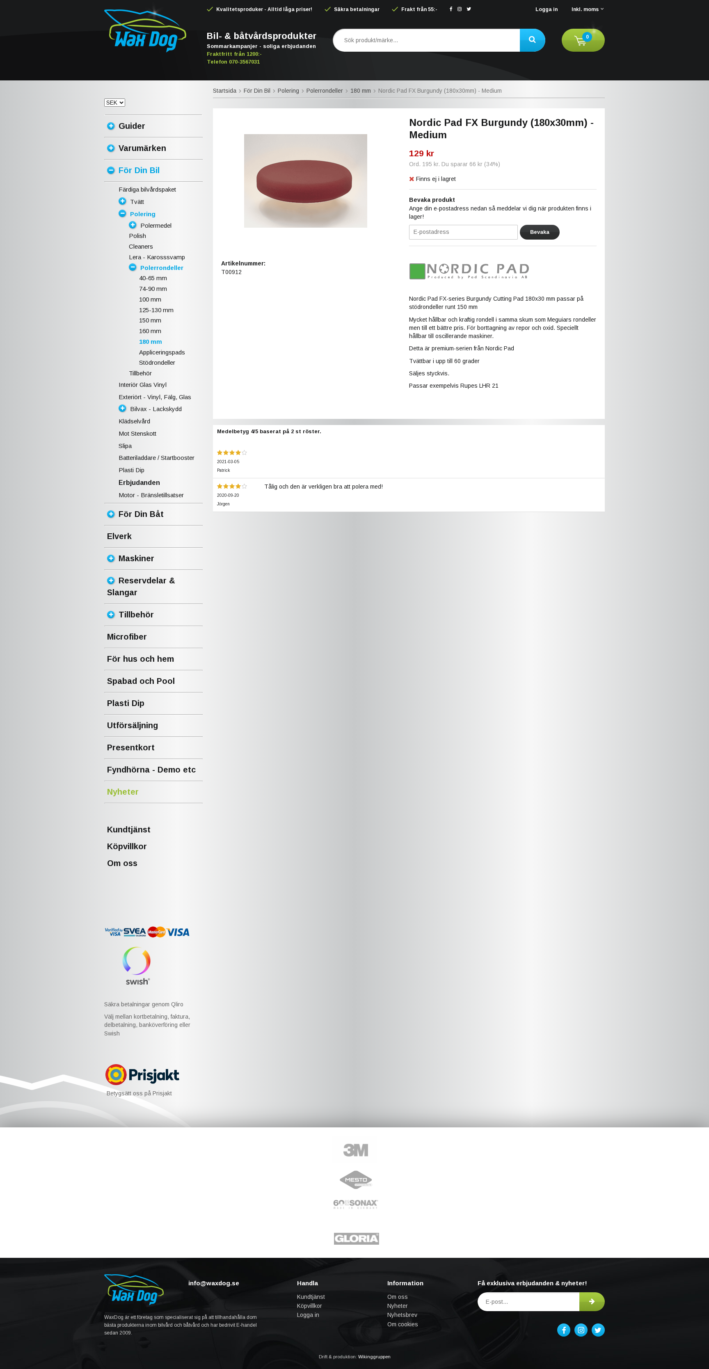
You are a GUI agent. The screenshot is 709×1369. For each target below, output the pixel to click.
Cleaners (141, 246)
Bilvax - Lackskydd (156, 408)
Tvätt (137, 201)
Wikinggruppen (374, 1356)
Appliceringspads (162, 352)
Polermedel (156, 225)
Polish (137, 235)
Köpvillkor (127, 846)
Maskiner (136, 558)
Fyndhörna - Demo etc (151, 769)
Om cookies (402, 1324)
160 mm (150, 330)
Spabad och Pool (141, 681)
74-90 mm (153, 288)
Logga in (546, 9)
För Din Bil (139, 170)
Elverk (119, 536)
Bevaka (539, 232)
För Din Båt (141, 514)
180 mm (150, 341)
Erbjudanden (139, 482)
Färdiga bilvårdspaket (147, 189)
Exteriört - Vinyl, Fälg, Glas (155, 396)
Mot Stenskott (137, 433)
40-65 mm (153, 277)
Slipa (125, 445)
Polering (143, 213)
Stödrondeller (157, 362)
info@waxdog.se (213, 1283)
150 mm (150, 320)
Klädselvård (134, 421)
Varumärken (142, 148)
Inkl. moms (585, 9)
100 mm (150, 299)
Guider (132, 125)
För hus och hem (140, 658)
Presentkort (131, 747)
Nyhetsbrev (402, 1315)
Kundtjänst (129, 829)
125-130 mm (156, 309)
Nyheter (123, 791)
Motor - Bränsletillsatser (151, 494)
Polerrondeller (161, 267)
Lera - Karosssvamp (157, 257)
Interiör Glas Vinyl (143, 384)
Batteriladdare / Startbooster (156, 457)
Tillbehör (140, 373)
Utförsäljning (132, 725)
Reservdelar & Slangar (141, 586)
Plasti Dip (131, 469)
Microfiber (127, 636)
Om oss (122, 863)
